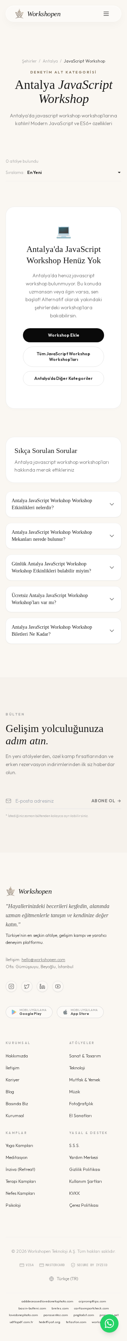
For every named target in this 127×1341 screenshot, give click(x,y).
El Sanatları (80, 1115)
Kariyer (12, 1079)
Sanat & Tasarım (85, 1055)
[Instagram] (11, 986)
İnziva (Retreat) (20, 1169)
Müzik (74, 1091)
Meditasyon (17, 1157)
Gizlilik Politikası (84, 1169)
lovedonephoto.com (23, 1315)
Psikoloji (13, 1205)
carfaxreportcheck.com (91, 1308)
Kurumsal (15, 1115)
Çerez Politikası (83, 1205)
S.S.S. (74, 1145)
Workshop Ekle (63, 335)
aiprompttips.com (92, 1301)
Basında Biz (17, 1103)
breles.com (60, 1308)
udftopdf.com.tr (21, 1322)
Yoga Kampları (19, 1145)
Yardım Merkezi (83, 1157)
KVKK (74, 1193)
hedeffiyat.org (49, 1322)
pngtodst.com (83, 1315)
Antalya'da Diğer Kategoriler (63, 378)
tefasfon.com (76, 1322)
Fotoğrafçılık (81, 1103)
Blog (10, 1091)
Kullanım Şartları (85, 1181)
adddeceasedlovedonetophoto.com (47, 1301)
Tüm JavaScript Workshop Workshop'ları (63, 356)
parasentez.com (55, 1315)
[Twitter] (26, 986)
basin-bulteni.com (32, 1308)
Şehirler (29, 61)
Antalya (50, 61)
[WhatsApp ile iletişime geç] (109, 1323)
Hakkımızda (17, 1055)
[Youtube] (58, 986)
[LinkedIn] (42, 986)
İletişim (12, 1067)
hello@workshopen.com (43, 959)
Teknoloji (77, 1067)
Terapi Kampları (21, 1181)
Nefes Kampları (20, 1193)
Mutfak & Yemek (84, 1079)
